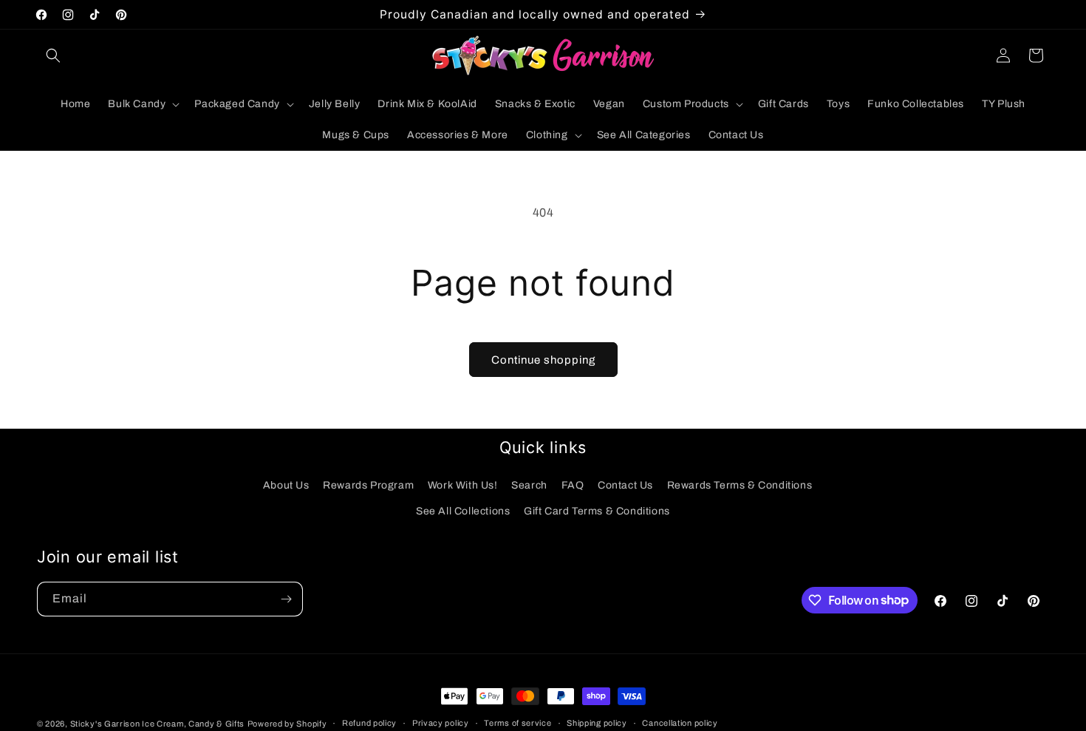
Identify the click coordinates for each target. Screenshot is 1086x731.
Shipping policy (597, 722)
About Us (286, 485)
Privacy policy (440, 722)
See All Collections (463, 511)
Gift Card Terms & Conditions (597, 511)
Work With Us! (463, 485)
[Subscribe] (286, 599)
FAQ (572, 485)
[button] (53, 55)
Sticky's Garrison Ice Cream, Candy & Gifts (157, 723)
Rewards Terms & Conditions (740, 485)
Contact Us (625, 485)
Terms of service (517, 722)
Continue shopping (543, 360)
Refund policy (369, 722)
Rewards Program (368, 485)
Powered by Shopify (287, 723)
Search (529, 485)
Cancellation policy (679, 722)
